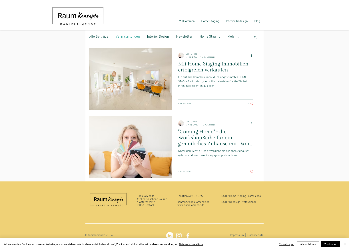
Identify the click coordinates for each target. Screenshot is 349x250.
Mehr (231, 37)
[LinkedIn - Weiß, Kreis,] (169, 235)
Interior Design (158, 37)
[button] (255, 37)
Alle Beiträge (98, 37)
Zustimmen (330, 244)
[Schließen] (344, 244)
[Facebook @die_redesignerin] (188, 235)
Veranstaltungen (128, 37)
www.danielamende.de (190, 205)
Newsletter (184, 37)
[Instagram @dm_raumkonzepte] (178, 235)
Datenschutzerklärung (191, 244)
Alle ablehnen (308, 244)
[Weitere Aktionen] (253, 55)
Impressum (237, 235)
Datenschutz (255, 235)
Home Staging (210, 37)
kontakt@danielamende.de (193, 202)
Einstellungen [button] (286, 244)
